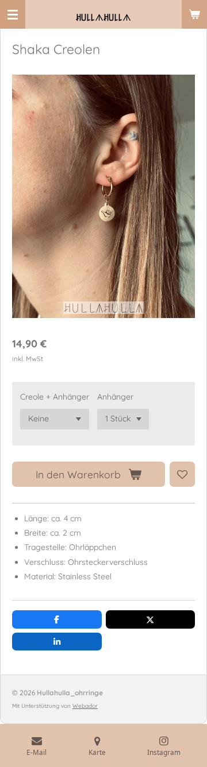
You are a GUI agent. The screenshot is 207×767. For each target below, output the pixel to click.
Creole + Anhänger (54, 397)
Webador (85, 706)
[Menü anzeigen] (12, 14)
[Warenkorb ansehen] (194, 14)
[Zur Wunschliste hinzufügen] (182, 474)
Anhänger (115, 397)
